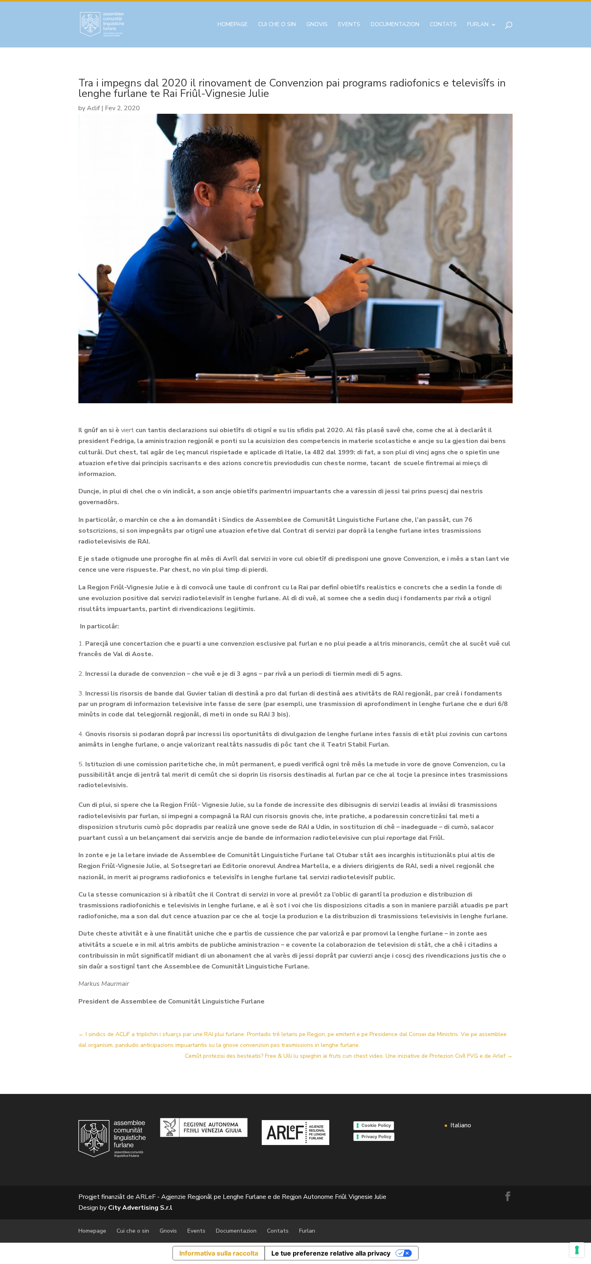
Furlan (477, 25)
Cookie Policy (376, 1125)
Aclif (93, 108)
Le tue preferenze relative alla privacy (330, 1253)
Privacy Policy (376, 1136)
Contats (443, 25)
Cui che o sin (277, 25)
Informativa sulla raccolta (218, 1253)
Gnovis (317, 25)
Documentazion (395, 25)
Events (349, 25)
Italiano (460, 1125)
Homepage (233, 25)
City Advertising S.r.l (140, 1207)
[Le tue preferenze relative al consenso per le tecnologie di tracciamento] (577, 1250)
